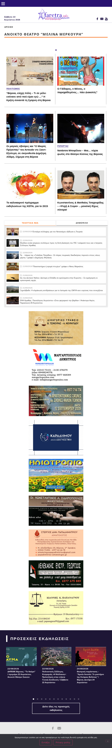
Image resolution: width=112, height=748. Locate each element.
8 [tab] (62, 699)
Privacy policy (63, 742)
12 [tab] (78, 699)
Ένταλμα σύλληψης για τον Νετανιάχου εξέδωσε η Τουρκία (57, 232)
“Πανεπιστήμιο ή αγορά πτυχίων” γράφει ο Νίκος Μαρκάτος (58, 266)
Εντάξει (46, 742)
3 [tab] (41, 699)
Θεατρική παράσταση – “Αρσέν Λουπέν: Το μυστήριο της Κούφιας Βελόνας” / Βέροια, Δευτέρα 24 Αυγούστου (90, 677)
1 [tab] (56, 50)
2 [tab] (37, 699)
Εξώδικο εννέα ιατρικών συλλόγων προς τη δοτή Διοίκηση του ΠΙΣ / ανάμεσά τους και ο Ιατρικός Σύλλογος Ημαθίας (61, 244)
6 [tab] (54, 699)
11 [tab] (74, 699)
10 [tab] (70, 699)
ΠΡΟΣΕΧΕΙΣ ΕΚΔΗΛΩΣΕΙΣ (39, 639)
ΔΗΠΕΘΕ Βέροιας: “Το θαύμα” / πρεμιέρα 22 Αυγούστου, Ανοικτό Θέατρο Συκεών (21, 674)
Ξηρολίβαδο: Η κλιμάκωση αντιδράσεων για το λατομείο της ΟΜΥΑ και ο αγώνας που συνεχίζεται (61, 290)
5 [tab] (49, 699)
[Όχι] (107, 741)
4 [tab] (45, 699)
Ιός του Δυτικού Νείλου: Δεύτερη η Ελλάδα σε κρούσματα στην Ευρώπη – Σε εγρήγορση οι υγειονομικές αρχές (59, 279)
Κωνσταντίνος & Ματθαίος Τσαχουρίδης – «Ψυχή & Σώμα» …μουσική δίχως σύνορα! (80, 206)
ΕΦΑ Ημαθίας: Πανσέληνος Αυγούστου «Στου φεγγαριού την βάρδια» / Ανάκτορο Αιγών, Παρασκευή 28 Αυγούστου (57, 301)
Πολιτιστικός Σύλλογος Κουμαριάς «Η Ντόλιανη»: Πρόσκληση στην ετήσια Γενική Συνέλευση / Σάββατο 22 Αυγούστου (55, 677)
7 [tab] (58, 699)
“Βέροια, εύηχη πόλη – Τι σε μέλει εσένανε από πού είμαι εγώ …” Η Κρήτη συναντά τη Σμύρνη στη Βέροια (28, 97)
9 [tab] (66, 699)
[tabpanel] (21, 663)
